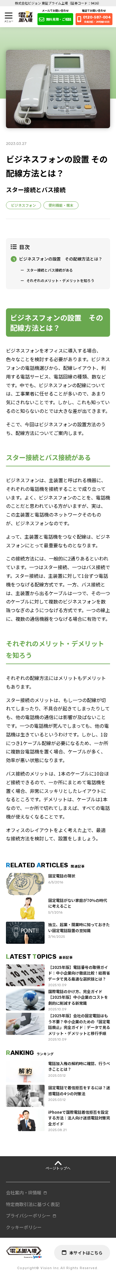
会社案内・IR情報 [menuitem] (23, 1192)
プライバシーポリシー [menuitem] (28, 1215)
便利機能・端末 (60, 205)
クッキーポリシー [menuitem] (24, 1227)
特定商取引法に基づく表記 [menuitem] (32, 1204)
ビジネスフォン (23, 205)
